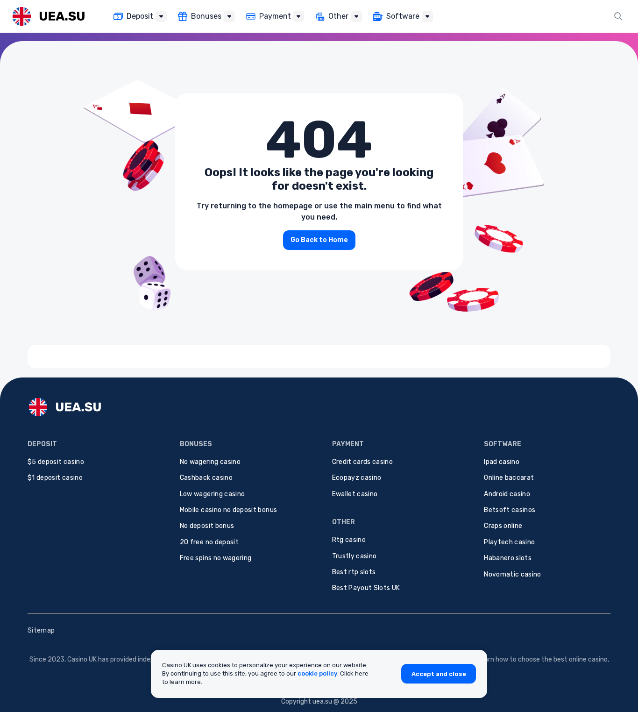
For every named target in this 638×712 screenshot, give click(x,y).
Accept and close (438, 673)
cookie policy (317, 673)
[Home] (48, 16)
